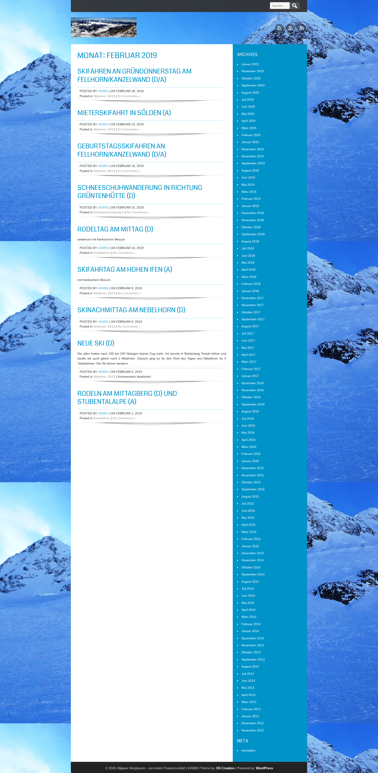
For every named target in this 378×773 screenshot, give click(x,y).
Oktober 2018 (251, 227)
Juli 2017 (248, 333)
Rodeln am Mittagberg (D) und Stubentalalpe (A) (127, 398)
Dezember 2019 (253, 149)
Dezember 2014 (253, 553)
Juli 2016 (248, 418)
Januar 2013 (250, 716)
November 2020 (253, 71)
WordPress (264, 768)
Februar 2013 (251, 709)
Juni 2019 (248, 177)
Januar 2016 (250, 461)
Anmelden (249, 750)
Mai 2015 (248, 517)
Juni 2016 (248, 425)
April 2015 (249, 524)
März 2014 (249, 617)
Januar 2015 (250, 546)
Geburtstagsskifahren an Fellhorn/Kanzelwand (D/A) (121, 150)
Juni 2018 (248, 255)
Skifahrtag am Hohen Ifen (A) (124, 269)
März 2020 (249, 128)
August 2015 (250, 496)
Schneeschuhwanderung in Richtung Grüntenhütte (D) (139, 192)
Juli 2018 (248, 248)
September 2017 (253, 319)
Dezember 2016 (253, 383)
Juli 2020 (248, 99)
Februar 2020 (251, 135)
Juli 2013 (248, 673)
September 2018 (253, 234)
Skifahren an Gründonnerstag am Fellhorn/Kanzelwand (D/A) (134, 75)
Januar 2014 (250, 631)
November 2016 (253, 390)
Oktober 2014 (251, 567)
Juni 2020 (248, 106)
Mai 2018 (248, 262)
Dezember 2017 (253, 298)
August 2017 (250, 326)
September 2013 (253, 659)
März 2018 (249, 277)
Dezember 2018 (253, 213)
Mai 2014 (248, 603)
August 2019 (250, 170)
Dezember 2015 (253, 468)
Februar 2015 (251, 539)
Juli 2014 (248, 588)
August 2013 (250, 666)
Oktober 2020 (251, 78)
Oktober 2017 (251, 312)
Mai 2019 (248, 184)
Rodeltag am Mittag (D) (115, 229)
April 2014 (249, 610)
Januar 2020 (250, 142)
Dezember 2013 (253, 638)
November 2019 (253, 156)
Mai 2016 (248, 432)
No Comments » (129, 96)
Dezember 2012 (253, 723)
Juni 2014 (248, 595)
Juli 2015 (248, 503)
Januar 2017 (250, 376)
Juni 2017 (248, 340)
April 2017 (249, 354)
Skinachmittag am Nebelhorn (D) (131, 310)
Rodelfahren (101, 252)
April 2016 (249, 440)
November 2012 (253, 730)
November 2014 (253, 560)
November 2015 (253, 475)
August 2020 (250, 92)
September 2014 (253, 574)
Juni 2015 (248, 510)
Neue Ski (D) (95, 343)
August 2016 (250, 411)
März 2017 (249, 361)
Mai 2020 (248, 114)
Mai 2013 (248, 687)
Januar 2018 (250, 291)
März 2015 (249, 532)
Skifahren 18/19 (104, 96)
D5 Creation (225, 768)
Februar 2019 (251, 198)
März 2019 (249, 191)
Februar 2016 (251, 454)
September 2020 (253, 85)
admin (103, 91)
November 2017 (253, 305)
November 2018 (253, 220)
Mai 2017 (248, 347)
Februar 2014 (251, 624)
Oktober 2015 (251, 482)
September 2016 (253, 404)
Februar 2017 (251, 369)
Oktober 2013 (251, 652)
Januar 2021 (250, 64)
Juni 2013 (248, 680)
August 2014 (250, 581)
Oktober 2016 (251, 397)
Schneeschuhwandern (108, 212)
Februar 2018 (251, 284)
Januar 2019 (250, 206)
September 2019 (253, 163)
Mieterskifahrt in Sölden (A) (124, 112)
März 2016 (249, 447)
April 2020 (249, 121)
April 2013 (249, 695)
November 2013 (253, 645)
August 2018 (250, 241)
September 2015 (253, 489)
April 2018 (249, 269)
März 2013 (249, 702)
